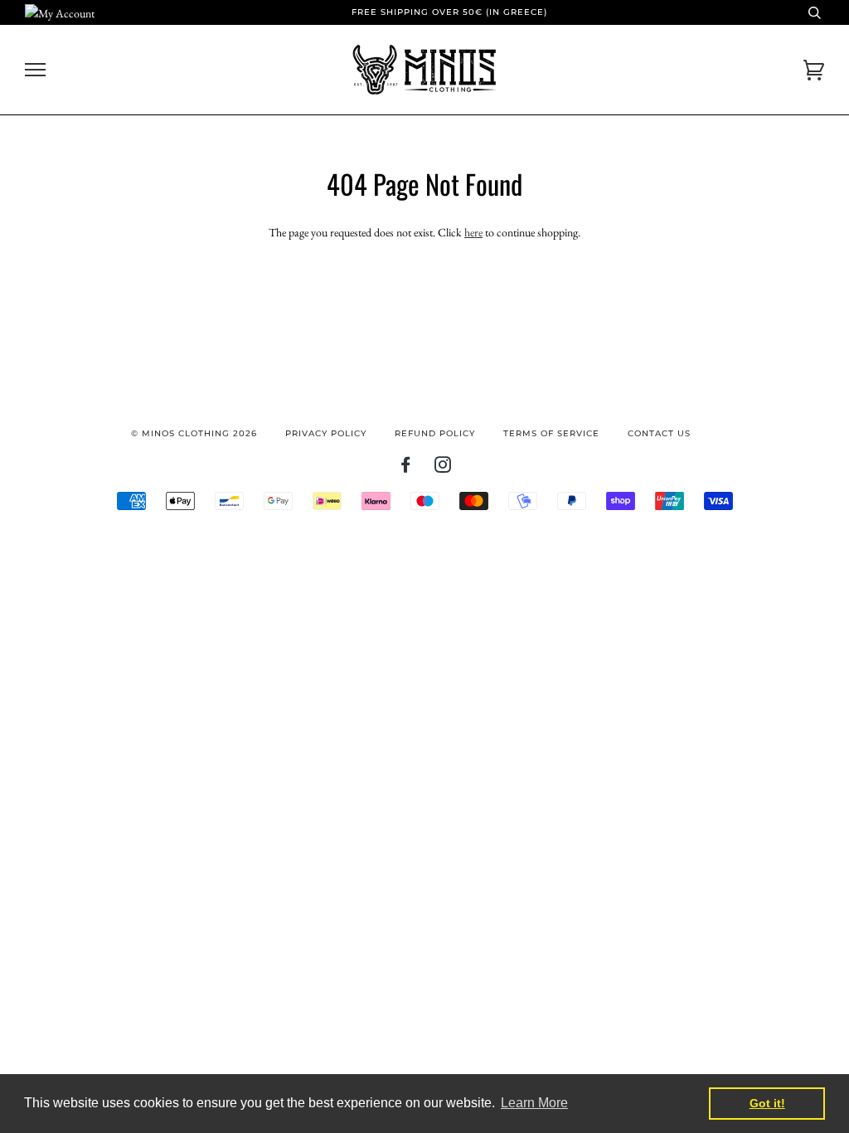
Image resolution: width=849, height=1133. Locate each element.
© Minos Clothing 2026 (194, 433)
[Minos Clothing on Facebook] (406, 468)
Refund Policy (435, 433)
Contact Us (659, 433)
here (473, 232)
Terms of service (551, 433)
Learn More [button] (534, 1103)
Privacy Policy (325, 433)
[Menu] (35, 70)
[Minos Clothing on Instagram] (443, 468)
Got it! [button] (767, 1103)
